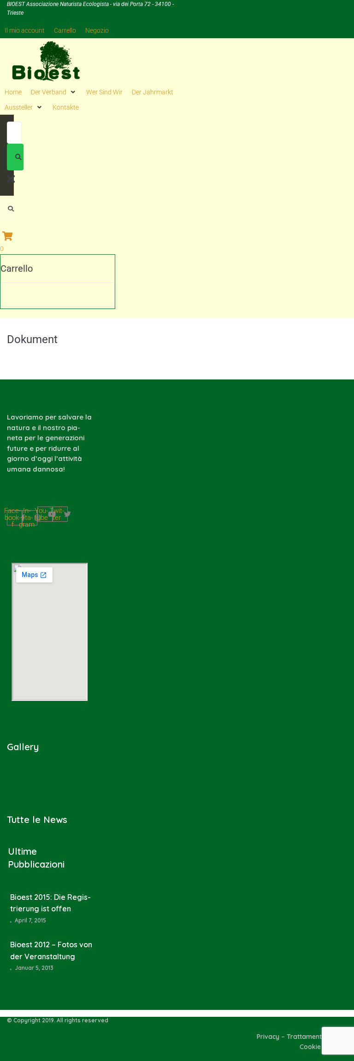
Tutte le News (37, 819)
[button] (54, 92)
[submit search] (15, 157)
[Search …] (8, 209)
